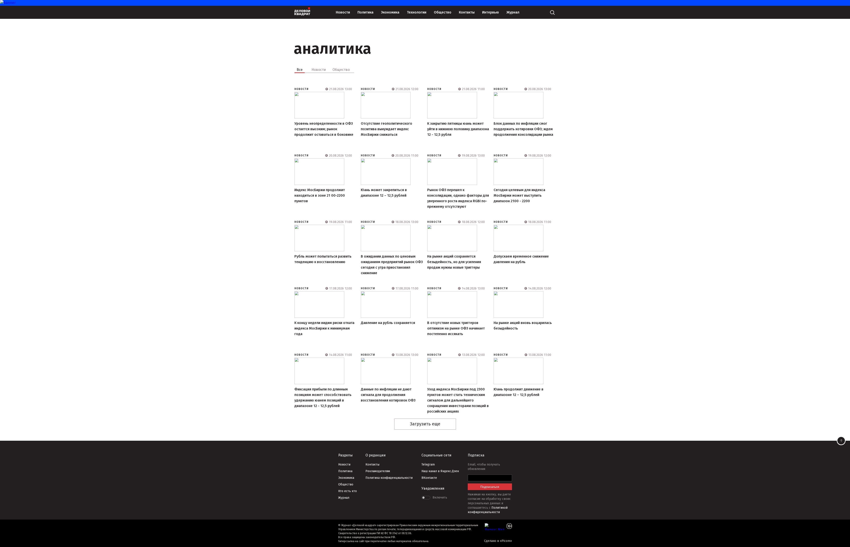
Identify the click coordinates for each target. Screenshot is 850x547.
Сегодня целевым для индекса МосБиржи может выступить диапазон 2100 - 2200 (519, 195)
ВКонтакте (429, 478)
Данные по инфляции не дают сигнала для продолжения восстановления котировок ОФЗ (388, 394)
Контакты (467, 12)
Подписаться (489, 487)
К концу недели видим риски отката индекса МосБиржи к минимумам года (324, 328)
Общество (442, 12)
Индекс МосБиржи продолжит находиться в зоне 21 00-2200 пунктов (319, 195)
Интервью (490, 12)
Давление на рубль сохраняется (388, 323)
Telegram (428, 464)
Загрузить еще (425, 424)
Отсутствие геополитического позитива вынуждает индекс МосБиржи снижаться (386, 129)
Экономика (390, 12)
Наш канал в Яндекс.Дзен (440, 471)
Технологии (416, 12)
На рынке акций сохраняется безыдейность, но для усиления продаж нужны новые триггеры (454, 262)
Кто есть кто (347, 491)
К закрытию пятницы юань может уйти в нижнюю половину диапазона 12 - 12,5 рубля (458, 129)
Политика (365, 12)
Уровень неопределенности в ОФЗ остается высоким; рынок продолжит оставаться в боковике (323, 129)
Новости (343, 12)
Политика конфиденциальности (389, 478)
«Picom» (506, 541)
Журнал (512, 12)
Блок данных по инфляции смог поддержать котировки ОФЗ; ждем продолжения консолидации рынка (523, 129)
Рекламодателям (377, 471)
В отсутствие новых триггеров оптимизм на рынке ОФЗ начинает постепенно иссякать (456, 328)
